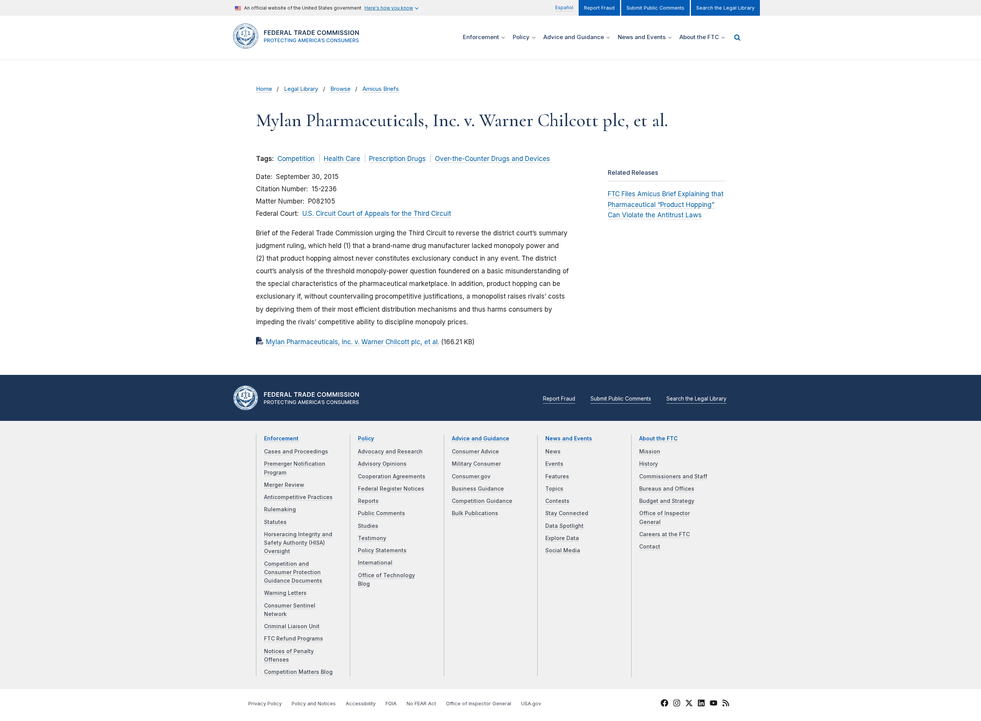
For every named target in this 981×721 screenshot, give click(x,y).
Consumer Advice (475, 451)
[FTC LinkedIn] (701, 704)
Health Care (342, 159)
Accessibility (361, 703)
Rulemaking (280, 509)
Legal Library (301, 88)
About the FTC (658, 438)
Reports (368, 501)
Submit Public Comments (655, 8)
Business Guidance (478, 489)
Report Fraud (599, 8)
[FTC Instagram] (677, 704)
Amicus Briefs (381, 88)
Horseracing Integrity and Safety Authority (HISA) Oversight (298, 543)
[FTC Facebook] (664, 704)
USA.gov (531, 703)
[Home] (299, 44)
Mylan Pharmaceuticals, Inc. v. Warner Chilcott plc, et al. (352, 342)
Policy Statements (382, 550)
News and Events (568, 438)
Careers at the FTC (664, 534)
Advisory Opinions (382, 464)
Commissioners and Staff (673, 476)
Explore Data (562, 538)
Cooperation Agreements (391, 476)
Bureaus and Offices (666, 489)
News (553, 451)
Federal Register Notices (391, 489)
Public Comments (381, 513)
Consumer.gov (471, 476)
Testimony (372, 538)
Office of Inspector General (478, 703)
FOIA (391, 703)
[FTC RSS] (726, 704)
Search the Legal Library (725, 8)
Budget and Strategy (666, 501)
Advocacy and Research (390, 451)
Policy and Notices (314, 703)
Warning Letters (285, 593)
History (648, 464)
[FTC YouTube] (713, 704)
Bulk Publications (475, 513)
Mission (649, 451)
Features (557, 476)
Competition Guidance (482, 501)
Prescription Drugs (397, 159)
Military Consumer (476, 464)
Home (264, 88)
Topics (554, 489)
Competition (296, 159)
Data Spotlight (564, 526)
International (375, 563)
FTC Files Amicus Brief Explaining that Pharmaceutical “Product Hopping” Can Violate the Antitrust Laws (665, 204)
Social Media (562, 550)
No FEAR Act (421, 703)
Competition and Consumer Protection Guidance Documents (293, 572)
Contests (557, 501)
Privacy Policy (265, 703)
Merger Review (284, 485)
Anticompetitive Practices (298, 497)
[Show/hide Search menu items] (737, 37)
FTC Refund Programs (293, 639)
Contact (649, 547)
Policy (366, 438)
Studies (368, 526)
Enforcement (281, 438)
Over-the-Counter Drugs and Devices (492, 159)
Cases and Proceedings (296, 451)
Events (554, 464)
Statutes (275, 522)
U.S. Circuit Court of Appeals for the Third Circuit (376, 213)
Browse (340, 88)
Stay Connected (566, 513)
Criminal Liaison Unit (292, 626)
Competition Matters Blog (298, 672)
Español (564, 7)
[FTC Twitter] (689, 702)
